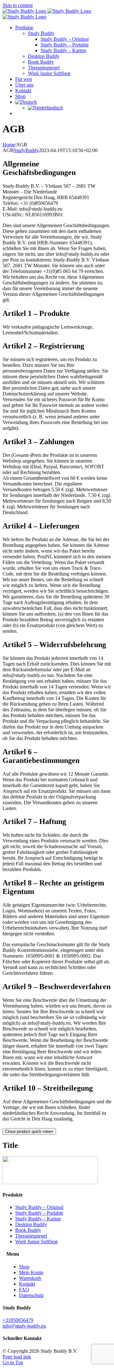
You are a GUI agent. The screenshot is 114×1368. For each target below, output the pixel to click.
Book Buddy (28, 1230)
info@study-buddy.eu (24, 1326)
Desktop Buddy (31, 1224)
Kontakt (27, 1284)
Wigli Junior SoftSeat (36, 1241)
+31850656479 (18, 1320)
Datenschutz (31, 1295)
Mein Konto (31, 1272)
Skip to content (18, 5)
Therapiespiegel (31, 1236)
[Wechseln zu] (26, 102)
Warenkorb (30, 1278)
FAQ (24, 1289)
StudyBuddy (26, 150)
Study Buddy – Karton (38, 1218)
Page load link (17, 1356)
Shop (24, 1266)
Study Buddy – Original (39, 1207)
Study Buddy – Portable (39, 1213)
